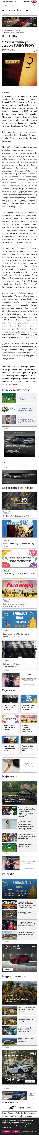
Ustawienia (26, 1131)
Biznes (12, 10)
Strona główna (6, 30)
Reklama (11, 1113)
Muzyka (19, 30)
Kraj (4, 10)
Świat (19, 10)
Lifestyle (29, 10)
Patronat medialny (9, 1116)
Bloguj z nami (29, 1113)
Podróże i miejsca (14, 795)
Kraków (10, 995)
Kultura (13, 30)
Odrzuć (16, 1131)
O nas (4, 1113)
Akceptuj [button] (6, 1131)
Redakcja (19, 1113)
